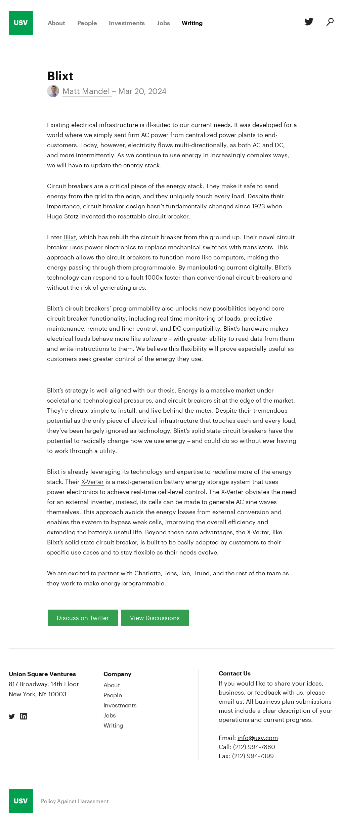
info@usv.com (258, 737)
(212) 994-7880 (254, 746)
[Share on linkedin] (23, 716)
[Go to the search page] (329, 23)
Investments (127, 23)
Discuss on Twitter (83, 617)
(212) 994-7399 (253, 755)
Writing (192, 23)
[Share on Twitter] (307, 23)
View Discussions (155, 617)
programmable (154, 267)
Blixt (69, 237)
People (87, 23)
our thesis (160, 390)
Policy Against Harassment (75, 801)
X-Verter (92, 481)
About (56, 23)
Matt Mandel (87, 91)
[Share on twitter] (12, 716)
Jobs (163, 23)
